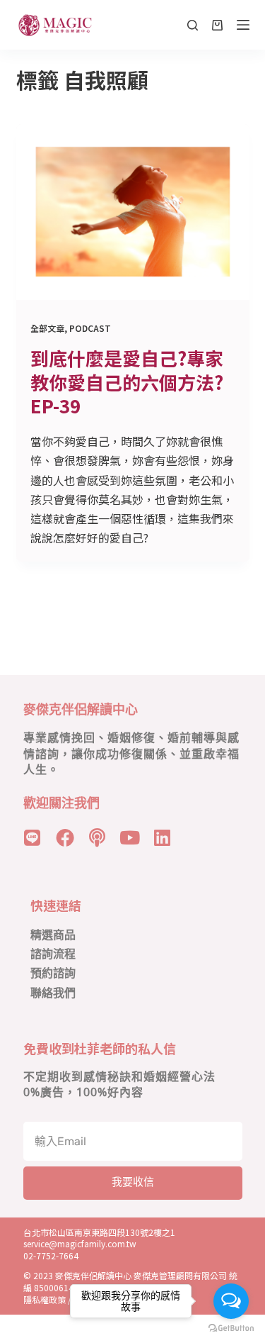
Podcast (90, 328)
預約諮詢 (53, 973)
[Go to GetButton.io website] (231, 1328)
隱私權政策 (44, 1299)
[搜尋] (192, 25)
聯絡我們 (53, 993)
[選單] (243, 24)
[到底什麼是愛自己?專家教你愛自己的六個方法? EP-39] (132, 212)
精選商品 (53, 935)
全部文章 (47, 328)
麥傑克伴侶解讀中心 (94, 1275)
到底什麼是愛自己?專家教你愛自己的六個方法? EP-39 (126, 382)
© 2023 (39, 1275)
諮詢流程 (53, 954)
